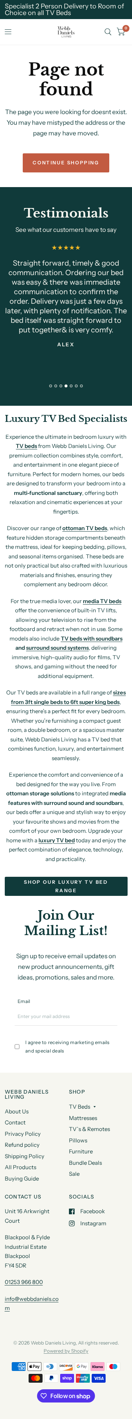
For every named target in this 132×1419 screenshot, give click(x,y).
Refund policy (22, 1144)
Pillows (78, 1140)
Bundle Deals (85, 1162)
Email (24, 1001)
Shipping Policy (24, 1156)
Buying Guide (22, 1178)
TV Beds (79, 1106)
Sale (74, 1173)
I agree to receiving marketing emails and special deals (67, 1046)
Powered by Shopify (66, 1351)
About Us (17, 1111)
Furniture (81, 1151)
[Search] (108, 32)
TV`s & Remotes (89, 1129)
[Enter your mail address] (113, 1019)
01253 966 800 (24, 1281)
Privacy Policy (23, 1133)
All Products (20, 1167)
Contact (15, 1122)
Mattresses (83, 1118)
